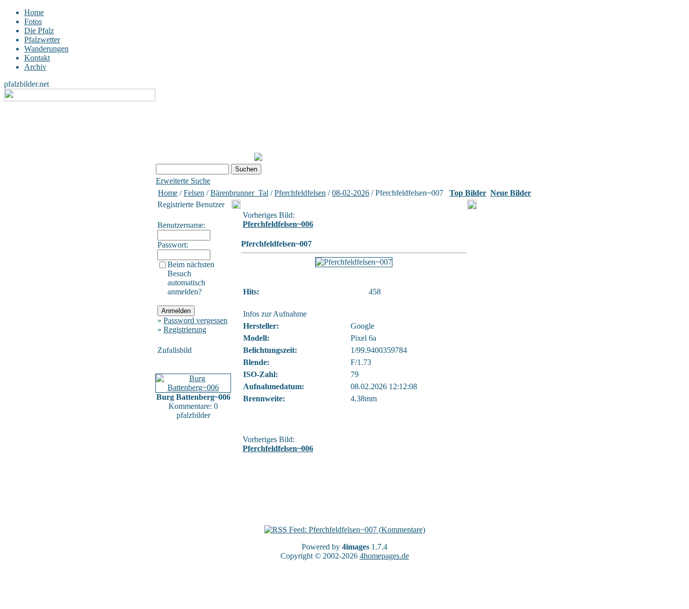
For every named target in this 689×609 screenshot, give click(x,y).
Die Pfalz (39, 30)
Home (34, 12)
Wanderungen (46, 48)
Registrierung (184, 329)
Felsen (194, 193)
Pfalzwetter (42, 39)
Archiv (35, 67)
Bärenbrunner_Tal (239, 193)
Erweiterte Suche (183, 180)
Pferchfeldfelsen (300, 193)
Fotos (33, 21)
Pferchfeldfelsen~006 (278, 224)
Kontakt (37, 57)
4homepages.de (384, 556)
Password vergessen (195, 320)
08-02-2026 (350, 193)
